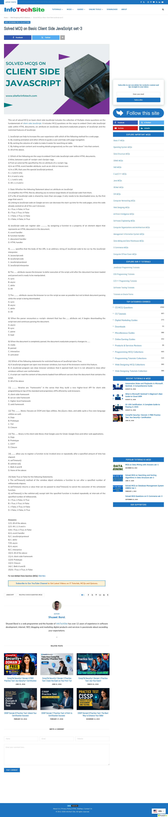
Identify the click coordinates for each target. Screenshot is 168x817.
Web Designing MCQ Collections (17, 22)
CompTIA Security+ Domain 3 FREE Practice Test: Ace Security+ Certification (42, 2)
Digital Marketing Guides (126, 320)
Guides (80, 9)
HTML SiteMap (77, 809)
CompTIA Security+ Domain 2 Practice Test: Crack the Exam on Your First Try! (57, 679)
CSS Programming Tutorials (124, 274)
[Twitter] (92, 595)
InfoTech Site (70, 812)
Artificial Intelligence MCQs (123, 214)
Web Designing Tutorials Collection (131, 371)
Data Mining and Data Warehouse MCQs (128, 240)
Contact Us (88, 809)
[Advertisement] (138, 60)
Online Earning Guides (125, 339)
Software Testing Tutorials (123, 287)
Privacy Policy (66, 809)
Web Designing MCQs (121, 207)
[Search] (162, 9)
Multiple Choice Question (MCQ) (30, 595)
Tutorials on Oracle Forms (123, 294)
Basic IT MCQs (118, 140)
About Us (56, 809)
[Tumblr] (107, 595)
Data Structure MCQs (121, 153)
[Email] (100, 595)
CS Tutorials (120, 313)
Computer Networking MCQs (124, 200)
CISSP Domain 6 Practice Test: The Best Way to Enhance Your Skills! (93, 714)
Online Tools (95, 9)
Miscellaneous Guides (125, 333)
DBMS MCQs (118, 160)
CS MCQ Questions (124, 307)
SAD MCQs (117, 167)
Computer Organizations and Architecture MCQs (131, 227)
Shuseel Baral (56, 617)
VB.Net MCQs (118, 187)
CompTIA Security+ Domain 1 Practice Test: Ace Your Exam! (93, 679)
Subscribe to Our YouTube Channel (31, 583)
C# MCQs (117, 194)
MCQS (69, 9)
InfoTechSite (61, 623)
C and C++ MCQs (120, 174)
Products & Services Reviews (128, 345)
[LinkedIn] (104, 595)
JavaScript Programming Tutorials (126, 267)
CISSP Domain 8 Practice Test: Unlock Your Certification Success (20, 714)
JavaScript (10, 595)
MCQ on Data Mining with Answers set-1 (142, 465)
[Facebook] (88, 595)
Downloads (112, 9)
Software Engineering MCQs (124, 220)
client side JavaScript (32, 123)
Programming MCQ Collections (129, 352)
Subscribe (138, 100)
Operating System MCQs (122, 147)
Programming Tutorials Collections (131, 358)
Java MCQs (117, 180)
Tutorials (56, 9)
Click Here (42, 576)
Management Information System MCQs (128, 234)
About (124, 9)
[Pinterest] (96, 595)
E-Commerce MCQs (120, 247)
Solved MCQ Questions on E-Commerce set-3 (143, 496)
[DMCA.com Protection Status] (72, 806)
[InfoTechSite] (24, 9)
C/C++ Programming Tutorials (125, 281)
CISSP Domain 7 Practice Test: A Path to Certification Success (56, 714)
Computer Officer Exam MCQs (125, 254)
